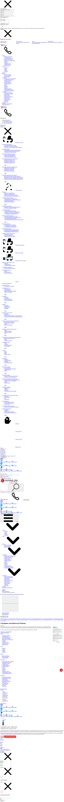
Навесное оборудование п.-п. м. (9, 338)
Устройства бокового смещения (9, 265)
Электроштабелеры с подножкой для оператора (12, 199)
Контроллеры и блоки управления (10, 391)
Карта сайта (6, 101)
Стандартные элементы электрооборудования (10, 395)
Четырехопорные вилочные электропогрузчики (12, 150)
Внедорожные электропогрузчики (10, 156)
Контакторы (6, 396)
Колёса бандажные (7, 367)
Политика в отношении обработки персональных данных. (10, 733)
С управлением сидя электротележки (10, 213)
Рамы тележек (6, 314)
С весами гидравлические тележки (10, 218)
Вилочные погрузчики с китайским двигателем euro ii (13, 179)
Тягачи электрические (6, 223)
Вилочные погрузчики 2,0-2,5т (9, 160)
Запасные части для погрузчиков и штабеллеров (10, 320)
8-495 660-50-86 (9, 123)
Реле (5, 398)
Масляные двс (6, 307)
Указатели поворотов (8, 332)
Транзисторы (6, 399)
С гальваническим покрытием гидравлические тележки (14, 219)
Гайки (5, 353)
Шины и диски (7, 65)
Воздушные (6, 305)
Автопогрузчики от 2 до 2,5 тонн (18, 618)
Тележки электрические (6, 209)
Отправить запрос (3, 106)
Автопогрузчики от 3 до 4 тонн (29, 618)
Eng (5, 719)
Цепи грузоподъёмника (8, 324)
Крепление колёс (7, 369)
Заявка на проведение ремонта (39, 43)
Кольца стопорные (7, 354)
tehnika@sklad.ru (5, 695)
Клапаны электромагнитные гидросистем (11, 406)
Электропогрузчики (5, 149)
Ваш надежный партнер (8, 92)
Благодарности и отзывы (8, 93)
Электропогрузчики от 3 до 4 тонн (38, 619)
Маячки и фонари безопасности (9, 268)
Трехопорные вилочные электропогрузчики (11, 151)
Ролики (5, 323)
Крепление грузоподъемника (9, 322)
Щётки (5, 339)
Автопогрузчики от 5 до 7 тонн (40, 618)
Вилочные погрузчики (8, 56)
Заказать (1, 801)
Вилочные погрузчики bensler (9, 170)
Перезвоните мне (3, 42)
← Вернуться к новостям (4, 632)
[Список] (10, 600)
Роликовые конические (8, 362)
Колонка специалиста (8, 82)
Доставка (6, 71)
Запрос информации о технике (21, 42)
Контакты (6, 100)
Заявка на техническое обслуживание (38, 42)
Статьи (5, 84)
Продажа (5, 67)
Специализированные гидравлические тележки (12, 217)
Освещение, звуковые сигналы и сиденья (9, 329)
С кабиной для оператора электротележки (11, 212)
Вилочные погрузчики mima (9, 168)
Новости (3, 73)
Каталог (3, 55)
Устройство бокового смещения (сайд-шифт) (12, 379)
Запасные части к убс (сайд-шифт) (10, 380)
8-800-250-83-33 (7, 120)
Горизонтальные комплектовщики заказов (11, 229)
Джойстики (6, 390)
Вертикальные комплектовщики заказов (11, 230)
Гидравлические (7, 306)
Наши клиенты (7, 99)
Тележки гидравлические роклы (7, 215)
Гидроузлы (6, 313)
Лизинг (5, 69)
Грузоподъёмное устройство (9, 321)
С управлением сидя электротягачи (10, 226)
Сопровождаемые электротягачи (10, 224)
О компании (4, 91)
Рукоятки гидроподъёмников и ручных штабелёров (13, 315)
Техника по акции (7, 63)
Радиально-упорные (7, 360)
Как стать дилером (7, 98)
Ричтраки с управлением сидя (9, 192)
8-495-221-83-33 (9, 121)
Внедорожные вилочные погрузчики (8, 153)
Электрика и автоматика (6, 387)
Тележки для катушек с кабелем (9, 236)
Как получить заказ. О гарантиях (10, 78)
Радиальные (6, 361)
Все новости (2, 594)
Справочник (4, 77)
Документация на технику (8, 89)
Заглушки (6, 344)
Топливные (6, 308)
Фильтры (4, 304)
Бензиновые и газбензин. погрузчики (10, 146)
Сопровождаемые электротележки (10, 210)
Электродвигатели (5, 401)
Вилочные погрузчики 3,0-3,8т (9, 161)
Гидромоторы (6, 298)
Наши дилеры (6, 97)
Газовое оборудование (6, 375)
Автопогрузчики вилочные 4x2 (9, 155)
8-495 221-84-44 (9, 122)
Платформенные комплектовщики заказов (11, 231)
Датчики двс (6, 410)
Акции (3, 72)
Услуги (3, 66)
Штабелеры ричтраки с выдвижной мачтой (11, 195)
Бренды (5, 87)
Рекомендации (6, 94)
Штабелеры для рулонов (8, 234)
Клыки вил (6, 263)
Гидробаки (6, 297)
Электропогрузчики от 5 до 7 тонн (50, 619)
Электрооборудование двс (6, 408)
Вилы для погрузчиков (8, 59)
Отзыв (49, 42)
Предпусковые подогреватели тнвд (10, 412)
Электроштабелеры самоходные (7, 197)
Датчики (5, 389)
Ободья (5, 370)
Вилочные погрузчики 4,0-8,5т (9, 162)
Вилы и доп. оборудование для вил (8, 262)
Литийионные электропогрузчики (10, 152)
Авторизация (8, 478)
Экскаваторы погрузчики (8, 58)
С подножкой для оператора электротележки (12, 211)
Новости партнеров (7, 75)
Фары (5, 333)
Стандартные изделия (6, 342)
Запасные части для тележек (7, 312)
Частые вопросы (7, 81)
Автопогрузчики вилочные (7, 144)
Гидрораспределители (8, 299)
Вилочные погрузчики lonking (9, 167)
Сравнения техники (7, 88)
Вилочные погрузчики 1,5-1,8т (9, 159)
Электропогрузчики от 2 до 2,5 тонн (25, 619)
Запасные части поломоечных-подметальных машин (11, 337)
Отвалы (5, 381)
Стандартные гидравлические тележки (11, 216)
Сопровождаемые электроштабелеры (10, 198)
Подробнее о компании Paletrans (6, 631)
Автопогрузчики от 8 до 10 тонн (51, 618)
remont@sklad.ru (5, 701)
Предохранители (7, 397)
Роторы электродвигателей (9, 403)
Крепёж (3, 350)
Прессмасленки (7, 346)
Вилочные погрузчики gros (9, 169)
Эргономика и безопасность (7, 267)
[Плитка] (10, 608)
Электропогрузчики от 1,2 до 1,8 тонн (12, 619)
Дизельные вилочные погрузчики (10, 145)
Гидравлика (4, 296)
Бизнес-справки (7, 95)
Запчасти (6, 61)
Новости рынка (7, 76)
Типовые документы (8, 80)
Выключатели (6, 388)
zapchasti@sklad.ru (5, 698)
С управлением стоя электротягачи (10, 225)
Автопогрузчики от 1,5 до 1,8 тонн (6, 618)
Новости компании (7, 74)
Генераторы (6, 409)
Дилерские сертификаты (8, 96)
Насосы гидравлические (8, 300)
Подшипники (4, 358)
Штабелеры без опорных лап (9, 201)
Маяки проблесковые (8, 331)
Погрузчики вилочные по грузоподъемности (10, 158)
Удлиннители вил (7, 264)
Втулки (5, 343)
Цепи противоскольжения (6, 283)
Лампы (5, 330)
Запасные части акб (5, 285)
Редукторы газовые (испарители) (10, 377)
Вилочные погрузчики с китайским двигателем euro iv (13, 177)
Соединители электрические (9, 286)
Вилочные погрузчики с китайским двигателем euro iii (13, 178)
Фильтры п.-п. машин (8, 340)
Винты (5, 352)
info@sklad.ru (2, 125)
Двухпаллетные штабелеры (9, 200)
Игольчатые (6, 359)
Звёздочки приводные (8, 345)
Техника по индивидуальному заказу (8, 233)
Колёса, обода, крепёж (6, 366)
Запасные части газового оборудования (11, 376)
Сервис (5, 68)
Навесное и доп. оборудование (9, 60)
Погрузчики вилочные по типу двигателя (9, 175)
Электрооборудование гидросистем (8, 405)
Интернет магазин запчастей (7, 103)
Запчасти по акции (7, 64)
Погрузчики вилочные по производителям (9, 166)
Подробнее (2, 751)
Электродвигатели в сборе (8, 402)
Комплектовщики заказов (6, 228)
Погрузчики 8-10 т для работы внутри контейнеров (13, 147)
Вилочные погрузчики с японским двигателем (12, 176)
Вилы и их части (7, 382)
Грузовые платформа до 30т (9, 235)
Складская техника (7, 57)
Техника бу (6, 62)
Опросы (5, 85)
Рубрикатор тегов (7, 83)
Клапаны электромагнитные (9, 411)
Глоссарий (6, 86)
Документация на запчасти (9, 90)
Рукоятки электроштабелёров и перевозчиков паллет (13, 316)
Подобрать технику (10, 513)
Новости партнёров (15, 594)
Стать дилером (59, 42)
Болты (5, 351)
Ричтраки (4, 191)
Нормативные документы (8, 79)
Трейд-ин (6, 70)
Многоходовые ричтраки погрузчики (10, 194)
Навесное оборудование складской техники (9, 378)
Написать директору (53, 42)
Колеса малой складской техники (10, 368)
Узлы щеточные (7, 404)
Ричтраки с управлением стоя (9, 193)
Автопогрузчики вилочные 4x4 (9, 154)
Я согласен (2, 752)
